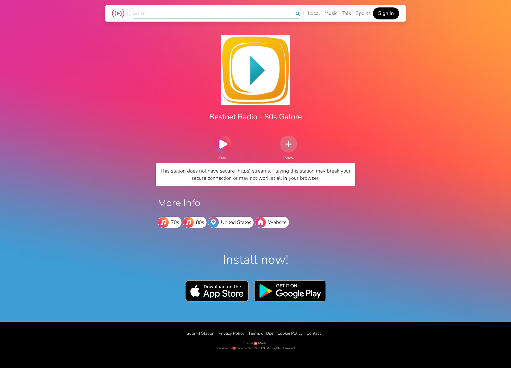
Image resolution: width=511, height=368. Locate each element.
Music (330, 13)
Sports (363, 13)
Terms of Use (260, 333)
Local (314, 13)
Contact (314, 333)
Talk (346, 13)
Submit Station (201, 333)
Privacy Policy (231, 333)
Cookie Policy (290, 333)
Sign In (386, 13)
